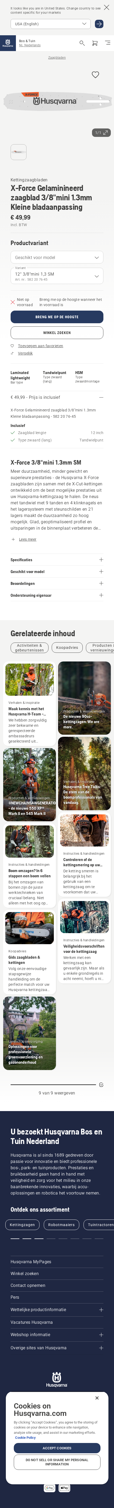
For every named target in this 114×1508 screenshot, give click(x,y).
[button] (95, 75)
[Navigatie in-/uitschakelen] (107, 43)
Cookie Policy (25, 1438)
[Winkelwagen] (95, 43)
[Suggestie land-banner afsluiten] (106, 7)
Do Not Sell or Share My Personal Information (57, 1462)
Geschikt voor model (35, 257)
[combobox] (57, 257)
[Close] (97, 1398)
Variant (20, 268)
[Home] (8, 43)
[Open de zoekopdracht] (82, 43)
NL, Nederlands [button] (30, 45)
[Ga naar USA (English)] (99, 24)
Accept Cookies (57, 1448)
